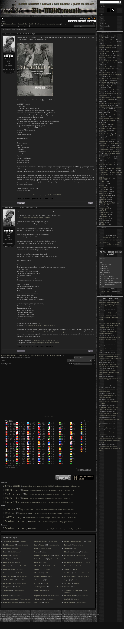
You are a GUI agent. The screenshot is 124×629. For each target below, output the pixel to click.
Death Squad (104, 162)
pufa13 (103, 220)
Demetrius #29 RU (107, 237)
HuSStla (50, 486)
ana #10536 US (115, 244)
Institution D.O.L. (106, 55)
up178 (65, 522)
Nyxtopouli (48, 518)
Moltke (120, 86)
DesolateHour (111, 136)
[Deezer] (111, 260)
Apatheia (103, 114)
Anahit (63, 518)
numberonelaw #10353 (115, 243)
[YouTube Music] (111, 272)
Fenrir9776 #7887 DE (115, 241)
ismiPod (104, 214)
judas (117, 153)
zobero (103, 216)
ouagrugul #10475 (106, 244)
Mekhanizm (9, 34)
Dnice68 (110, 57)
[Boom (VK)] (111, 266)
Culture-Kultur (23, 24)
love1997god (104, 170)
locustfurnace (104, 174)
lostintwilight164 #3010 (106, 239)
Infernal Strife (105, 51)
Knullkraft (104, 172)
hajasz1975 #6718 (105, 241)
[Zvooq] (111, 275)
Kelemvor (104, 212)
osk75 (113, 41)
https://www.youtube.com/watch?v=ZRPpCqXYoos (33, 217)
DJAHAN (104, 218)
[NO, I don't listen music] (111, 285)
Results (103, 291)
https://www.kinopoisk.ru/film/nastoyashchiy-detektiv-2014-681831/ (39, 195)
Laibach (103, 147)
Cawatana (103, 36)
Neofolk (114, 36)
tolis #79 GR (115, 237)
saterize (60, 509)
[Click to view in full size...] (35, 95)
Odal (102, 222)
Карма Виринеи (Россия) (108, 40)
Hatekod (103, 143)
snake (100, 109)
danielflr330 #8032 (104, 243)
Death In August (105, 93)
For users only (48, 417)
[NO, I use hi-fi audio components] (111, 283)
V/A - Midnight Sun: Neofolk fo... (110, 61)
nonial (101, 38)
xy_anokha (102, 84)
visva (108, 130)
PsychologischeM (58, 486)
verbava (51, 490)
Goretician (110, 164)
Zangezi (73, 513)
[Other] (111, 287)
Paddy (70, 522)
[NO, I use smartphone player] (111, 279)
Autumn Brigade (105, 107)
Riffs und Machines (106, 45)
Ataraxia (103, 82)
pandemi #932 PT (117, 239)
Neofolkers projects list (107, 157)
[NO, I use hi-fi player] (111, 277)
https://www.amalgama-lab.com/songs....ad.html (39, 325)
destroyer (62, 490)
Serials (31, 24)
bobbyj (61, 522)
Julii (102, 89)
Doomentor (104, 124)
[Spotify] (111, 258)
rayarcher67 (68, 490)
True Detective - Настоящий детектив (47, 24)
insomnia (39, 486)
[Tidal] (111, 262)
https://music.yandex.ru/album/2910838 (45, 342)
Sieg (7, 485)
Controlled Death (106, 72)
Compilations (106, 63)
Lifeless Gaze (104, 128)
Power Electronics (104, 41)
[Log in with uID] (108, 10)
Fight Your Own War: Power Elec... (111, 151)
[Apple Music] (111, 268)
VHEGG (103, 139)
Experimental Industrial (105, 74)
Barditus (103, 86)
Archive (108, 291)
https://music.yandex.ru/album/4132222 (45, 340)
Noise (112, 139)
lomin (34, 486)
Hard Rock (115, 78)
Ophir (102, 103)
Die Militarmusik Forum (8, 24)
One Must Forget (105, 134)
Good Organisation (106, 97)
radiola (16, 485)
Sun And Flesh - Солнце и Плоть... (111, 118)
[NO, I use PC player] (111, 281)
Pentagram (104, 78)
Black (115, 51)
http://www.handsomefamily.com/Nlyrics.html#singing (48, 332)
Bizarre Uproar (105, 66)
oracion (103, 201)
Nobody (103, 111)
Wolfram (66, 486)
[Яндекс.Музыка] (111, 264)
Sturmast (103, 168)
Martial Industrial (114, 89)
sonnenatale (27, 486)
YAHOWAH (66, 513)
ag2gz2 (68, 494)
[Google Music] (111, 270)
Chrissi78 (110, 68)
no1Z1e (44, 486)
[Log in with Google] (112, 10)
